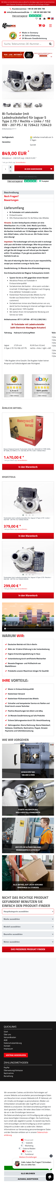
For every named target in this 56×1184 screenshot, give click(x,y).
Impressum (8, 1048)
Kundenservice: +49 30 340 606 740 (28, 9)
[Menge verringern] (10, 171)
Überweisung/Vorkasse (13, 1070)
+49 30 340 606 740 (42, 12)
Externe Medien (29, 1148)
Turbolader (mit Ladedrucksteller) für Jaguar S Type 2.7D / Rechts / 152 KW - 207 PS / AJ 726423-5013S (27, 578)
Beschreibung (11, 192)
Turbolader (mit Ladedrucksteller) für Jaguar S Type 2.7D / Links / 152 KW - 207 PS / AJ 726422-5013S (27, 518)
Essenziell (29, 1139)
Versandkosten (21, 162)
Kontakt (7, 1045)
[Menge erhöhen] (10, 167)
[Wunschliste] (36, 19)
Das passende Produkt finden (28, 949)
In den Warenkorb (33, 169)
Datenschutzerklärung (13, 1043)
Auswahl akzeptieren (28, 1178)
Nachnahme (9, 1073)
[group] (28, 499)
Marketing (29, 1145)
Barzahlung (8, 1076)
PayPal (6, 1067)
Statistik (29, 1142)
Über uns (7, 1034)
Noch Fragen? (11, 196)
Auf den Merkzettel (29, 176)
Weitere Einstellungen (28, 1157)
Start (6, 1031)
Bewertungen (11, 200)
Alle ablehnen (28, 1173)
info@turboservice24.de (18, 12)
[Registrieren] (45, 19)
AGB (5, 1040)
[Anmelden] (40, 19)
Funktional (29, 1154)
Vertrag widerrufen (16, 1055)
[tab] (28, 192)
